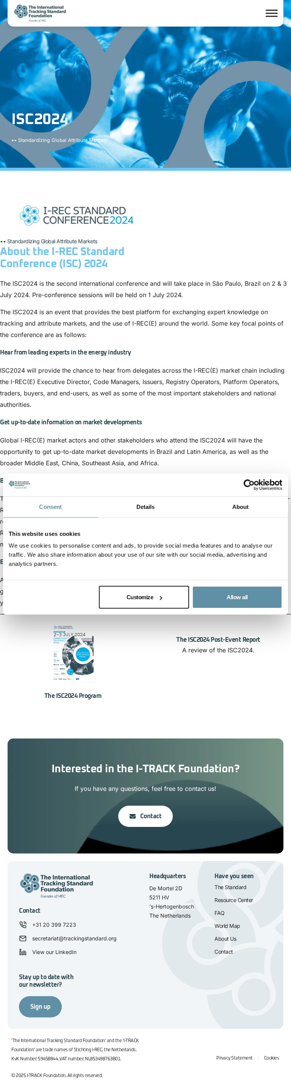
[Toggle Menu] (272, 13)
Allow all (237, 597)
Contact (223, 951)
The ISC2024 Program (73, 696)
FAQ (219, 913)
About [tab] (240, 506)
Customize (140, 597)
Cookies (271, 1058)
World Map (227, 926)
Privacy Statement (234, 1058)
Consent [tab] (50, 506)
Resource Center (233, 900)
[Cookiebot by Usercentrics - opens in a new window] (249, 484)
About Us (225, 938)
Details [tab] (145, 506)
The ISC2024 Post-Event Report (218, 640)
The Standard (230, 887)
